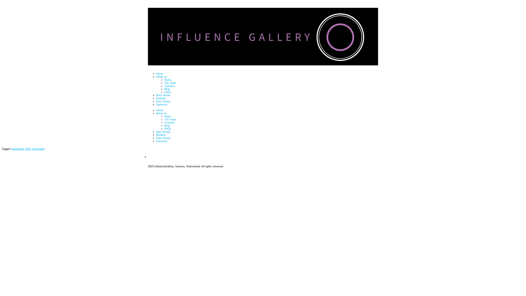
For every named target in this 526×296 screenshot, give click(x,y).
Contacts (169, 86)
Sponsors (161, 104)
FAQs (167, 92)
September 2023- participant (28, 148)
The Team (170, 82)
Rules (167, 79)
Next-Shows (163, 95)
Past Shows (163, 101)
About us (161, 76)
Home (159, 73)
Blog (167, 89)
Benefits (161, 98)
